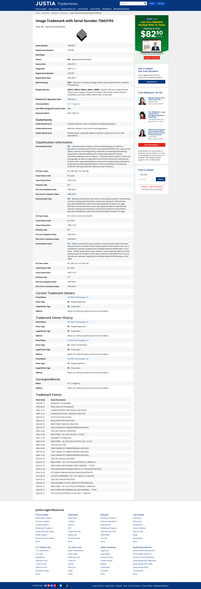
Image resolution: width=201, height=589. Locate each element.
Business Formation (108, 518)
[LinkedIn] (45, 585)
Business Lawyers (43, 521)
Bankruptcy (72, 518)
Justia (37, 13)
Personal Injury (74, 538)
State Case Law (74, 557)
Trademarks (45, 13)
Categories (55, 13)
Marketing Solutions (121, 9)
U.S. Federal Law (43, 547)
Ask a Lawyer (54, 9)
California (72, 560)
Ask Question (152, 82)
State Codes (72, 554)
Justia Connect (98, 586)
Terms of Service (134, 586)
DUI (69, 528)
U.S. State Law (74, 547)
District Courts (41, 567)
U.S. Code (39, 554)
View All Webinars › (151, 145)
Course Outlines (139, 528)
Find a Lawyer (41, 9)
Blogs (135, 535)
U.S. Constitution (42, 550)
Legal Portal (109, 586)
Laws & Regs (95, 9)
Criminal (71, 521)
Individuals (73, 514)
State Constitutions (75, 550)
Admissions (137, 521)
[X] (63, 585)
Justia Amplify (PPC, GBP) (142, 564)
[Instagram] (54, 585)
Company (118, 586)
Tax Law (103, 538)
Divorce (71, 525)
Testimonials (138, 570)
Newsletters (107, 9)
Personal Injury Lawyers (45, 538)
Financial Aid (138, 525)
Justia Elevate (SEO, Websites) (144, 560)
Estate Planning (74, 531)
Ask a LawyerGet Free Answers (148, 70)
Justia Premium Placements (143, 557)
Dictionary (137, 518)
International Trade (108, 531)
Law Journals (138, 531)
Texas (70, 570)
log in (75, 311)
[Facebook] (51, 585)
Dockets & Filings (42, 570)
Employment (105, 525)
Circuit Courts (41, 564)
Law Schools (83, 9)
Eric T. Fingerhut (73, 104)
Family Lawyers (41, 535)
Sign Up (161, 3)
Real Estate (104, 535)
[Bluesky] (60, 585)
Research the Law (68, 9)
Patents (103, 564)
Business (104, 514)
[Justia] (45, 3)
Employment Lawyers (44, 528)
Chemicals (64, 13)
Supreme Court (42, 560)
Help (125, 586)
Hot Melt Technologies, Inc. (78, 297)
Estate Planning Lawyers (45, 531)
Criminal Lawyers (42, 525)
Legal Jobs (104, 550)
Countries (104, 570)
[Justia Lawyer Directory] (67, 585)
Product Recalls (106, 560)
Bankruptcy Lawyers (44, 518)
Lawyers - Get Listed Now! (151, 186)
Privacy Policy (147, 586)
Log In (152, 3)
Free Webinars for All (150, 92)
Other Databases (108, 547)
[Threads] (57, 585)
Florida (70, 564)
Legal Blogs (105, 554)
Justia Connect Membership (144, 550)
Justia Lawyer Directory (142, 554)
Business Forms (106, 557)
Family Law (72, 535)
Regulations (40, 557)
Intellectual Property (108, 528)
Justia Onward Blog (140, 567)
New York (72, 567)
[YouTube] (48, 585)
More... (38, 541)
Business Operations (108, 521)
